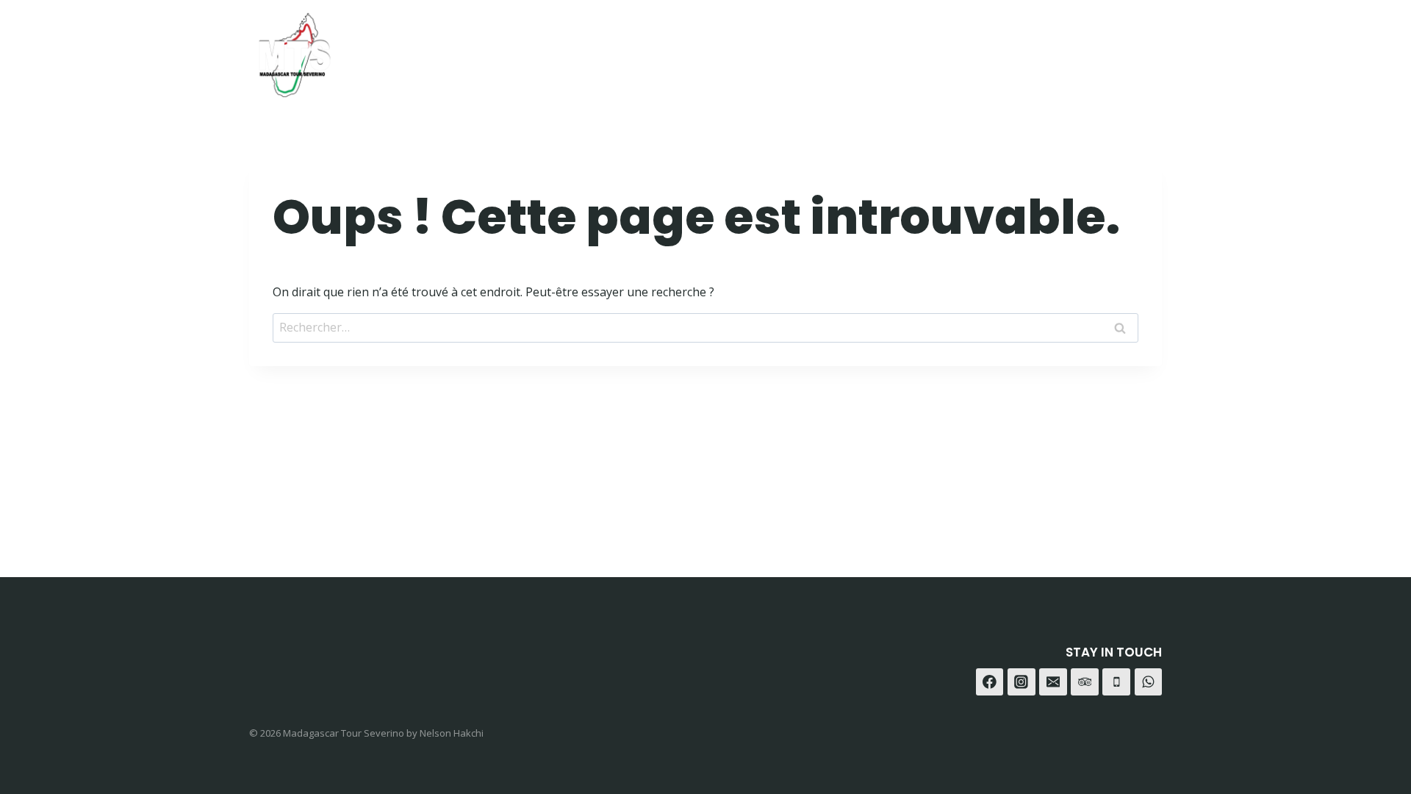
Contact (961, 49)
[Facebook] (1035, 49)
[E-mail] (1053, 682)
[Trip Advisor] (1145, 49)
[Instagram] (1072, 49)
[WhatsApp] (1108, 49)
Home (734, 49)
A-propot (879, 49)
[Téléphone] (1116, 682)
